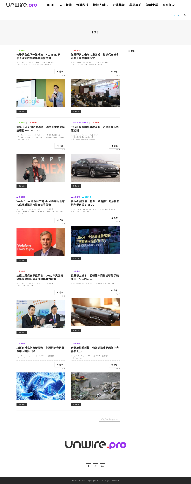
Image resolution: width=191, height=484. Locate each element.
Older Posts (108, 419)
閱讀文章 (22, 111)
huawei (78, 211)
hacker (78, 139)
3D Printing (25, 137)
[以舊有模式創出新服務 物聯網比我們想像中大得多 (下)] (40, 386)
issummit (92, 64)
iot (26, 64)
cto (41, 137)
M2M (62, 211)
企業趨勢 (119, 5)
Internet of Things (43, 211)
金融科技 (82, 5)
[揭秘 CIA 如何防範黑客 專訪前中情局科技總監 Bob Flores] (40, 167)
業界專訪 (135, 5)
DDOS (23, 285)
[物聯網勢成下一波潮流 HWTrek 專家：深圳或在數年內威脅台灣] (40, 93)
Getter (78, 283)
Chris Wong (25, 356)
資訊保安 (169, 5)
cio (37, 137)
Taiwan (40, 64)
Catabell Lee (26, 62)
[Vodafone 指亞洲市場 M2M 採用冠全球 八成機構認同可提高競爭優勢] (40, 241)
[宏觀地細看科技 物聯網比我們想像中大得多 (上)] (95, 386)
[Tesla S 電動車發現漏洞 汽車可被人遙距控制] (95, 167)
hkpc (77, 64)
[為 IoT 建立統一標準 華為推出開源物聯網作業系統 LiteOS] (95, 239)
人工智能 (66, 5)
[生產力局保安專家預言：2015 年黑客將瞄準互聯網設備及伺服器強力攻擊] (40, 314)
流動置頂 (48, 64)
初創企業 (152, 5)
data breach (48, 137)
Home (50, 5)
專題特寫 (88, 197)
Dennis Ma (80, 135)
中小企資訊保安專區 (81, 122)
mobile (20, 213)
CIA (33, 137)
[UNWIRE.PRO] (22, 4)
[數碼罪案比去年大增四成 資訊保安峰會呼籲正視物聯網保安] (95, 93)
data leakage (59, 137)
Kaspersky (94, 139)
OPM (27, 139)
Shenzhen (32, 64)
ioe (22, 64)
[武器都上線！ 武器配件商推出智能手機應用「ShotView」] (95, 311)
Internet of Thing (27, 211)
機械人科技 (100, 5)
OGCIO (100, 64)
